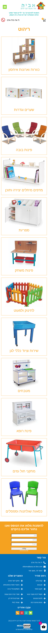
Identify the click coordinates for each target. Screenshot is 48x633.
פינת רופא (24, 431)
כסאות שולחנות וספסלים (24, 511)
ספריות (24, 230)
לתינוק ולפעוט (24, 310)
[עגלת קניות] (45, 20)
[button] (5, 7)
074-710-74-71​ (13, 20)
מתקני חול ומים (24, 471)
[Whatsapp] (22, 613)
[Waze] (26, 613)
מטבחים (24, 391)
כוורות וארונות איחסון (24, 69)
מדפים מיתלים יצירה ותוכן (24, 190)
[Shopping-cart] (30, 613)
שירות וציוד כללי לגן (24, 351)
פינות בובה (24, 150)
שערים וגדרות (24, 110)
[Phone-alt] (17, 613)
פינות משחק (24, 270)
